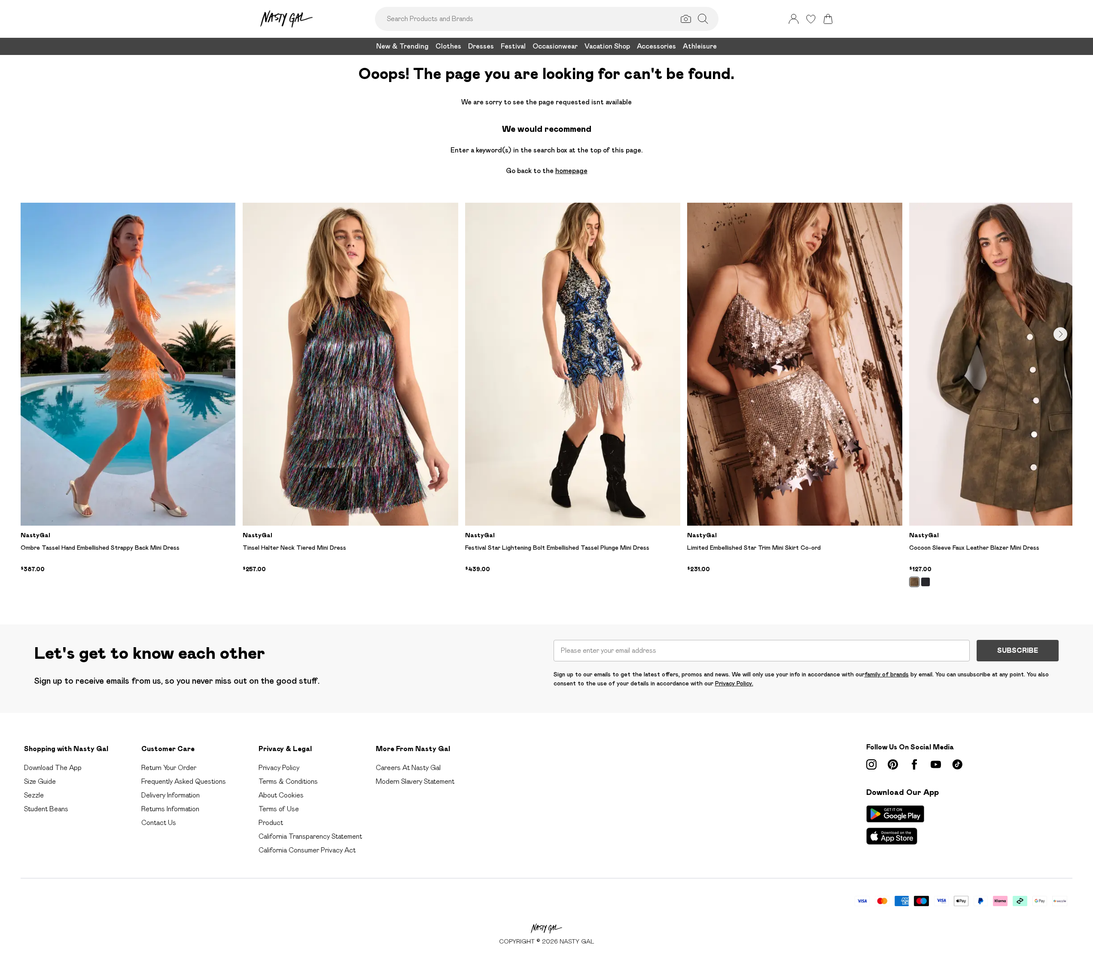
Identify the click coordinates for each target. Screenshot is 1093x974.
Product (271, 822)
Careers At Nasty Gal (408, 767)
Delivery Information (170, 795)
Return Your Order (168, 767)
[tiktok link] (957, 764)
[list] (546, 400)
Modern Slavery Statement (415, 781)
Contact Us (158, 822)
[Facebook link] (914, 764)
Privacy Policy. (734, 683)
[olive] (914, 582)
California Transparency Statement (310, 836)
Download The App (53, 767)
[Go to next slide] (1060, 334)
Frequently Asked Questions (183, 781)
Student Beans (46, 809)
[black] (925, 582)
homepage (571, 170)
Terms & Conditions (288, 781)
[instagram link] (871, 764)
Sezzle (34, 795)
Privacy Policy (279, 767)
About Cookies (281, 795)
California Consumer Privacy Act (307, 850)
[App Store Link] (895, 825)
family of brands (887, 674)
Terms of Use (279, 809)
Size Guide (40, 781)
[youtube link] (936, 764)
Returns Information (170, 809)
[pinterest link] (893, 764)
